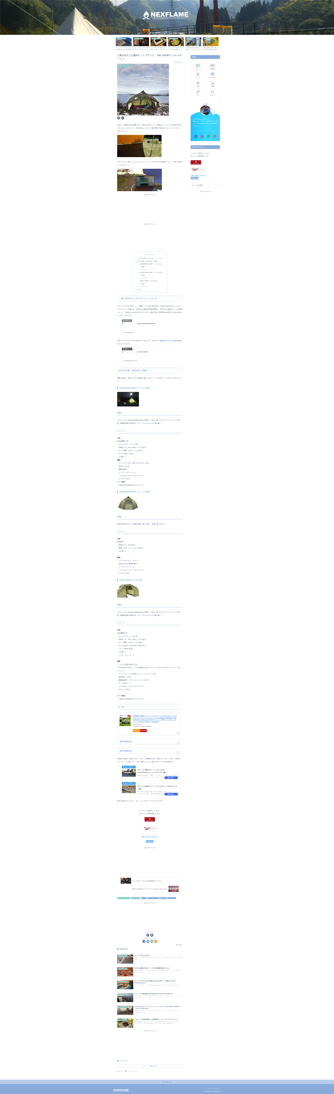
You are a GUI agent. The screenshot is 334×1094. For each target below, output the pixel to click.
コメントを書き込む (150, 1066)
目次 (147, 254)
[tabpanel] (123, 44)
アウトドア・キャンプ (124, 898)
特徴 (143, 267)
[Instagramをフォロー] (147, 941)
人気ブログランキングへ (149, 837)
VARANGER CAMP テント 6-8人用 (151, 264)
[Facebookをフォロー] (143, 941)
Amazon (136, 730)
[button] (218, 185)
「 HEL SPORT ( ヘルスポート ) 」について (150, 258)
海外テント (163, 898)
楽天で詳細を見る (126, 741)
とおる (205, 104)
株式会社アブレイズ (166, 340)
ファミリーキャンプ (153, 898)
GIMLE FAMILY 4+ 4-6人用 (148, 281)
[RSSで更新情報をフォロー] (155, 941)
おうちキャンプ (172, 898)
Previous (114, 44)
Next (220, 44)
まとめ (139, 289)
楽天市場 (143, 730)
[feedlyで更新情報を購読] (151, 941)
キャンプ (144, 898)
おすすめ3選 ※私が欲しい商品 (147, 261)
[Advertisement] (149, 208)
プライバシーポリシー (214, 1088)
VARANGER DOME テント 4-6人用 (151, 272)
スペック (144, 269)
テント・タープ (135, 898)
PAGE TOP (167, 1082)
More (213, 112)
